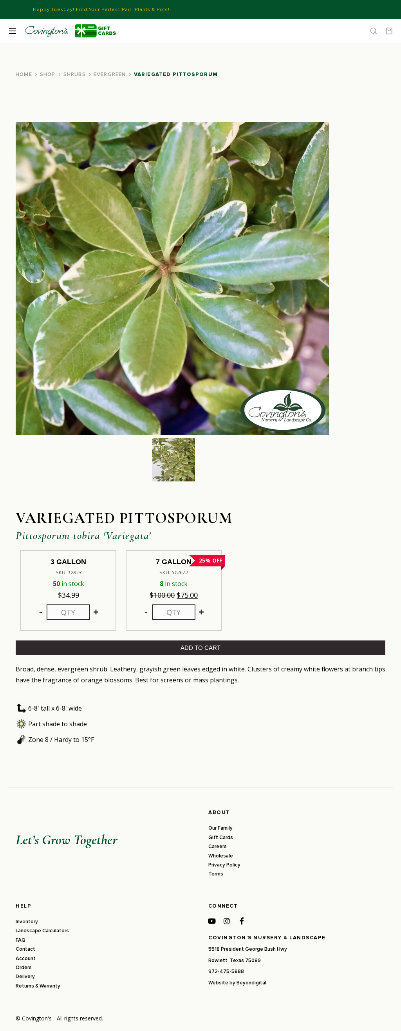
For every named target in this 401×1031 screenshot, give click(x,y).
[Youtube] (211, 920)
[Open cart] (389, 31)
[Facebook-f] (241, 920)
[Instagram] (226, 920)
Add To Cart (200, 647)
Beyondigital (251, 983)
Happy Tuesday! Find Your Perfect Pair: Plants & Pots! (101, 9)
